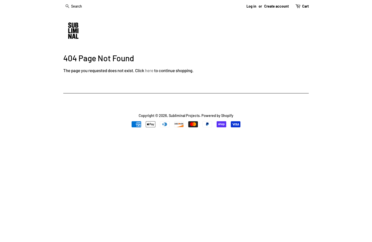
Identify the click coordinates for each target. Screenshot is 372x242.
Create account (276, 6)
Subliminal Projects (184, 115)
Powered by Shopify (217, 115)
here (149, 70)
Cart (305, 6)
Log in (251, 6)
